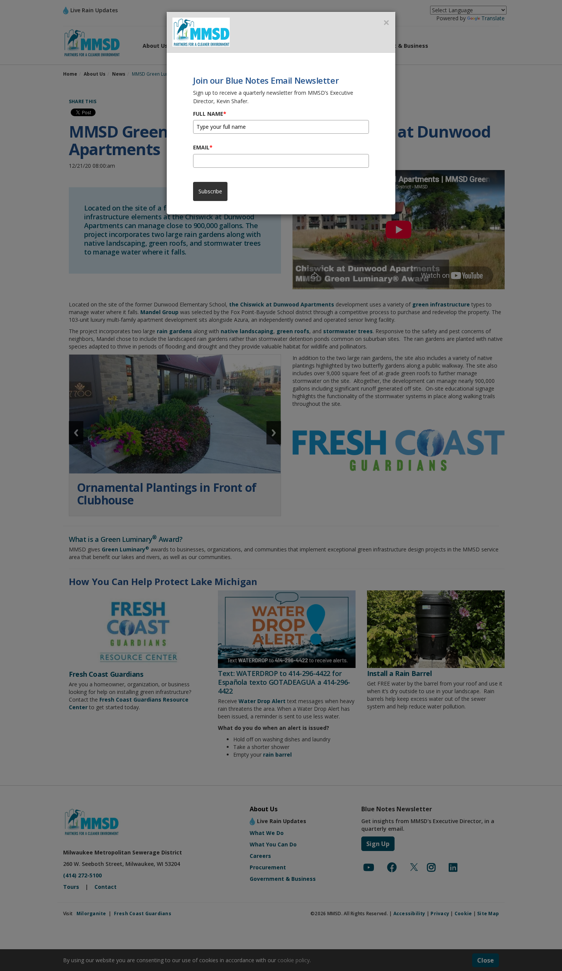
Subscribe (210, 191)
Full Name (209, 113)
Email (203, 147)
